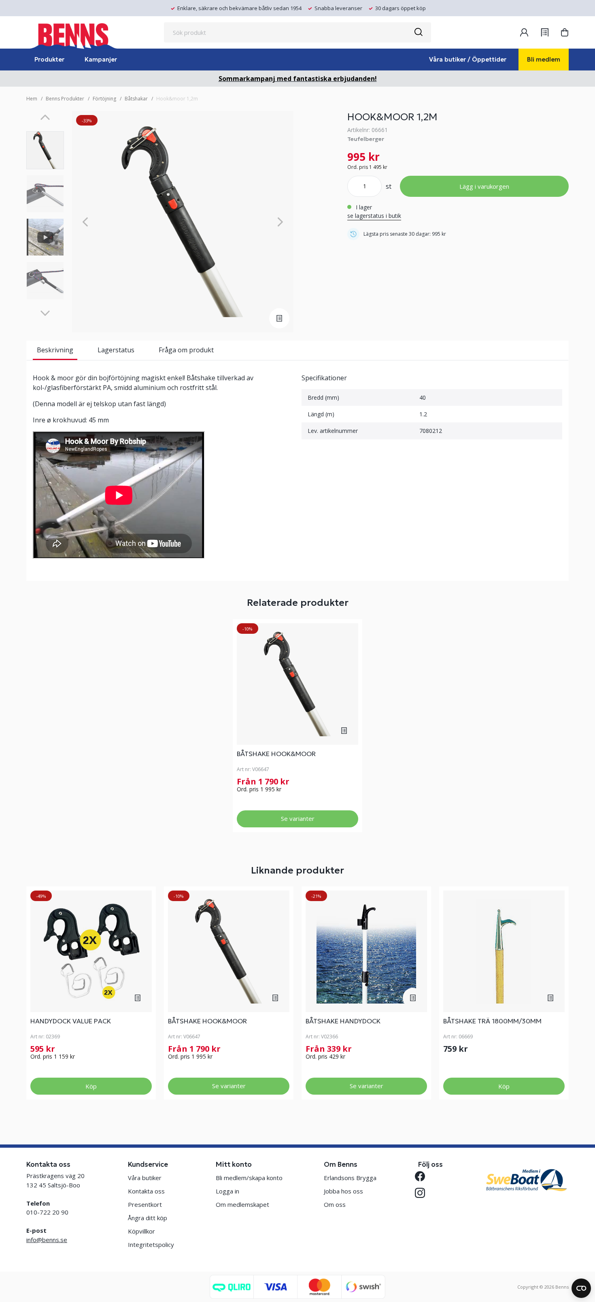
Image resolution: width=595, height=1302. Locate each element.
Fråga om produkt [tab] (186, 349)
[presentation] (45, 150)
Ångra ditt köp (147, 1218)
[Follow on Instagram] (423, 1193)
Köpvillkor (141, 1231)
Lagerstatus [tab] (116, 349)
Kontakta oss (146, 1191)
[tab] (45, 150)
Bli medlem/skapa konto (249, 1178)
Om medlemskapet (242, 1204)
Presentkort (145, 1204)
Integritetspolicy (151, 1244)
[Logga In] (524, 32)
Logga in (227, 1191)
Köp (91, 1086)
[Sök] (418, 32)
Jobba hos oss (343, 1191)
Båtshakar (136, 98)
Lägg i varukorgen (484, 186)
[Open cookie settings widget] (581, 1288)
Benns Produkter (65, 98)
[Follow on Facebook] (423, 1176)
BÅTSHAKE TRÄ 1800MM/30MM (492, 1021)
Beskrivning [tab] (55, 349)
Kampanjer (101, 59)
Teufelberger (365, 139)
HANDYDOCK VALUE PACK (70, 1021)
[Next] (45, 313)
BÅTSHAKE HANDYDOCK (343, 1021)
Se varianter (297, 818)
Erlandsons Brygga (350, 1178)
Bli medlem (543, 59)
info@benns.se (46, 1240)
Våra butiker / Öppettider (467, 59)
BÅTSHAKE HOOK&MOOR (276, 754)
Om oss (335, 1204)
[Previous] (45, 117)
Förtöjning (104, 98)
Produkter (49, 59)
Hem (31, 98)
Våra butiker (145, 1178)
